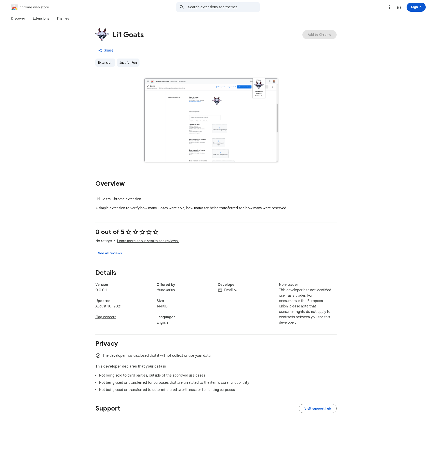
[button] (398, 7)
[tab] (18, 18)
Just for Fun (128, 63)
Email (228, 290)
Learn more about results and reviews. (148, 241)
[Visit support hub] (318, 408)
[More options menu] (389, 7)
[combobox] (224, 7)
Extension (105, 63)
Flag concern (105, 317)
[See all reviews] (110, 253)
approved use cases (189, 375)
